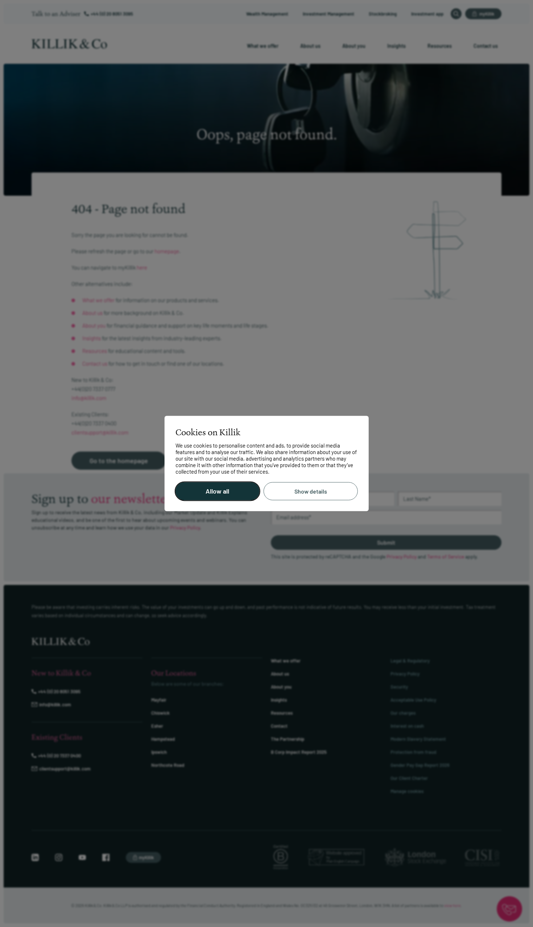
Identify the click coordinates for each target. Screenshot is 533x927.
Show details (310, 491)
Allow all (217, 491)
